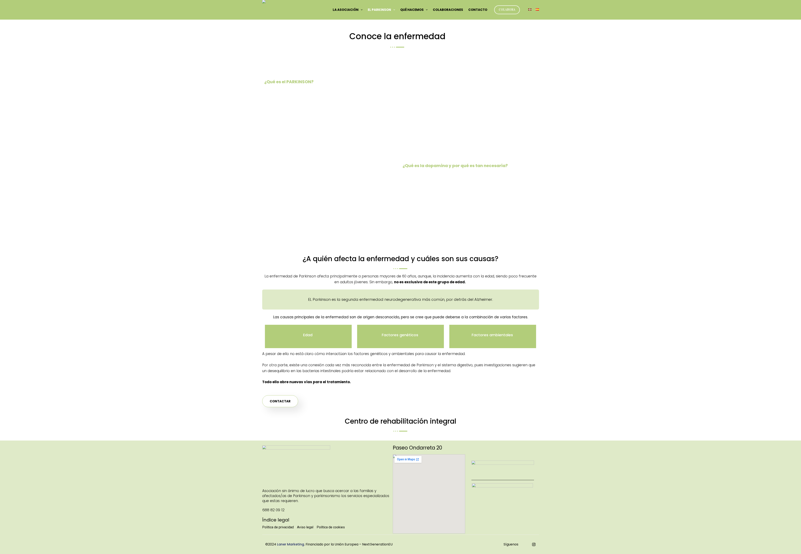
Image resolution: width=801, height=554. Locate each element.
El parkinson (379, 10)
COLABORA (507, 9)
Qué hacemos (412, 10)
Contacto (477, 10)
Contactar (280, 401)
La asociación (346, 10)
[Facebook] (525, 544)
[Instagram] (533, 544)
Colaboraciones (448, 10)
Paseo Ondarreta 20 (417, 447)
